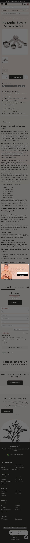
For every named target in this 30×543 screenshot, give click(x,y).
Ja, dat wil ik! (22, 275)
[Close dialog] (28, 264)
